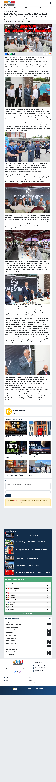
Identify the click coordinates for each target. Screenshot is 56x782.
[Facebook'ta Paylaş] (6, 54)
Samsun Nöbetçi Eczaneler (40, 661)
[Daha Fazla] (13, 54)
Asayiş (30, 677)
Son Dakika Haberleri (39, 670)
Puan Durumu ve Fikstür (40, 667)
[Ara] (48, 3)
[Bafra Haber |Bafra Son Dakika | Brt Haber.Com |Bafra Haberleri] (9, 3)
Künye (42, 8)
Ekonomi (30, 680)
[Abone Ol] (50, 54)
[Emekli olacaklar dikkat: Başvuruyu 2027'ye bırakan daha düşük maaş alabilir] (16, 428)
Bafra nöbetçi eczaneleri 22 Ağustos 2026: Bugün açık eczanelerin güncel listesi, (14, 456)
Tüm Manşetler (38, 668)
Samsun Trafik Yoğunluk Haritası (41, 665)
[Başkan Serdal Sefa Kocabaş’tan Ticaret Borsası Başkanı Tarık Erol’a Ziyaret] (16, 466)
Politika (26, 8)
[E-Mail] (14, 414)
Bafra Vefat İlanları (10, 682)
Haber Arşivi (37, 671)
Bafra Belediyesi (33, 8)
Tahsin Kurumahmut (19, 410)
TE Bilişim (31, 692)
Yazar (7, 680)
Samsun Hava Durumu (39, 662)
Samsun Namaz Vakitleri (40, 664)
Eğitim (16, 8)
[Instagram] (20, 672)
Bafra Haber (4, 8)
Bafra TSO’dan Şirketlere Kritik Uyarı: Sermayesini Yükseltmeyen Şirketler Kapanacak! (38, 437)
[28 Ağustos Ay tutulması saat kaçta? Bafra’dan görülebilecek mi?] (40, 447)
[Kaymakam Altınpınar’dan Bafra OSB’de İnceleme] (40, 466)
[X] (18, 672)
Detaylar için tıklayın (28, 613)
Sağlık (11, 8)
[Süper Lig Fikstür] (50, 618)
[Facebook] (15, 672)
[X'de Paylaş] (8, 54)
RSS (16, 688)
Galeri (30, 679)
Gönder (8, 495)
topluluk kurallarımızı (17, 500)
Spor (21, 8)
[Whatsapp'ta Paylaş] (11, 54)
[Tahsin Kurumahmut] (8, 411)
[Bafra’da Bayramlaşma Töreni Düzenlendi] (28, 38)
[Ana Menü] (50, 3)
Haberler (6, 11)
